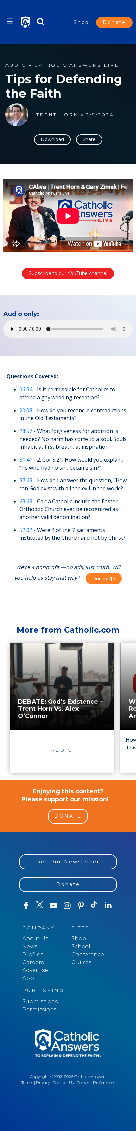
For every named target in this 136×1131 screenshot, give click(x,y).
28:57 (25, 431)
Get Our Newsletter (68, 862)
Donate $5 (103, 578)
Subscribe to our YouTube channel (68, 273)
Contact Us (63, 1082)
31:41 (25, 459)
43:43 (25, 501)
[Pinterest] (80, 906)
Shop (81, 22)
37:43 (25, 480)
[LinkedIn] (108, 905)
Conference (87, 954)
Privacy (43, 1082)
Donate (114, 22)
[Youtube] (53, 906)
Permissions (39, 1009)
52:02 (25, 530)
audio (16, 65)
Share (89, 139)
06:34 (25, 389)
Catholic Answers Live (76, 65)
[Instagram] (67, 906)
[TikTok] (94, 906)
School (80, 946)
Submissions (40, 1001)
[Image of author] (16, 114)
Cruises (81, 962)
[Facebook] (26, 906)
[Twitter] (39, 906)
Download (52, 139)
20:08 (25, 410)
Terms (27, 1082)
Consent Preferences (96, 1082)
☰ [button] (9, 21)
